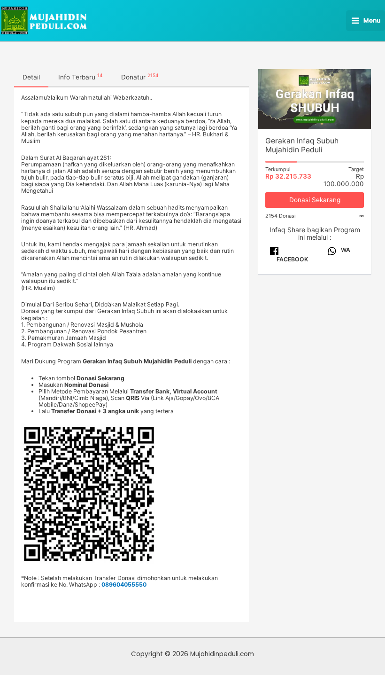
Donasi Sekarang (314, 200)
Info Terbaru (80, 76)
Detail (31, 77)
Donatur (140, 76)
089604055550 (123, 584)
